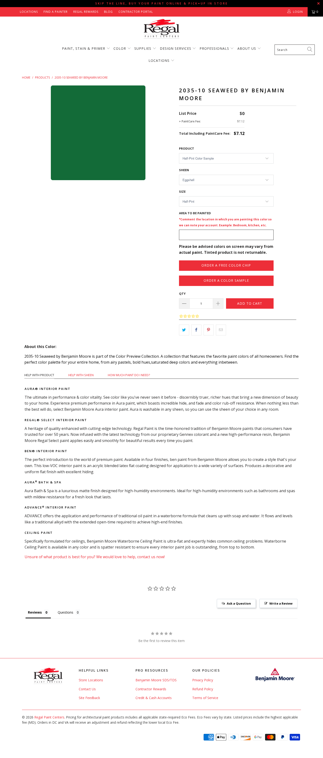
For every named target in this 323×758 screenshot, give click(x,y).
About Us (247, 48)
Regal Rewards (85, 12)
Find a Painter (56, 12)
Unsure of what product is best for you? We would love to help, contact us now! (95, 556)
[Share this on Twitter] (184, 330)
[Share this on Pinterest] (209, 330)
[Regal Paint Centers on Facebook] (7, 12)
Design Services (175, 48)
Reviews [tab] (35, 612)
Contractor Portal (135, 12)
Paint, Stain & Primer (83, 48)
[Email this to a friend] (221, 330)
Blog (108, 12)
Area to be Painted (225, 219)
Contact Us (87, 689)
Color (119, 48)
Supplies (142, 48)
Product (186, 148)
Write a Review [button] (280, 603)
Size (182, 191)
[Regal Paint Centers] (161, 29)
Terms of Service (205, 698)
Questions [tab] (65, 612)
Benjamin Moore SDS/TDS (156, 680)
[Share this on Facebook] (196, 330)
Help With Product (39, 375)
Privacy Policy (202, 680)
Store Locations (91, 680)
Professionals (215, 48)
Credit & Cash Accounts (153, 698)
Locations (29, 12)
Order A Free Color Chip (226, 265)
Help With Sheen (81, 375)
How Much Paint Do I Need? (129, 375)
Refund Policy (202, 689)
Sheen (184, 170)
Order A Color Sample (226, 280)
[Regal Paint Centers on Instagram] (14, 12)
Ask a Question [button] (239, 603)
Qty (182, 293)
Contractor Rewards (150, 689)
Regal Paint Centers (49, 717)
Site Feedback (89, 698)
